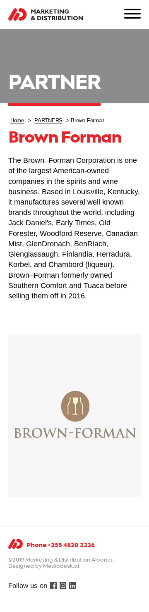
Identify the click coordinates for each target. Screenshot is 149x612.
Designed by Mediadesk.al (43, 566)
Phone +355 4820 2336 (60, 545)
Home (17, 120)
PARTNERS (48, 120)
